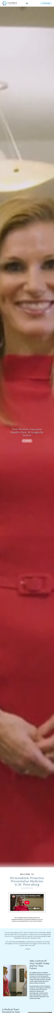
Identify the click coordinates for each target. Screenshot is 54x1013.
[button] (26, 3)
